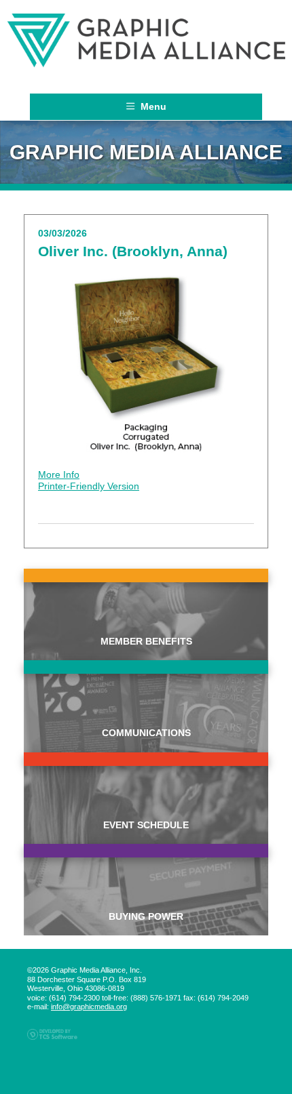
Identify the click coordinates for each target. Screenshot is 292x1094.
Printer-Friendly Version (88, 486)
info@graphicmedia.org (89, 1006)
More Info (58, 474)
